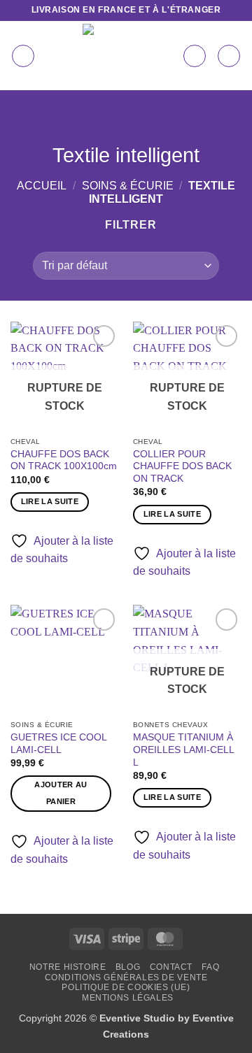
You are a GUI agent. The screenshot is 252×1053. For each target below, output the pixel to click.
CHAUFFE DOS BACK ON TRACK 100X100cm (63, 460)
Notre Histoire (67, 967)
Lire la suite (49, 501)
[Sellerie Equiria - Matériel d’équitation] (114, 55)
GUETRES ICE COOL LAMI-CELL (58, 743)
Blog (127, 967)
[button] (23, 56)
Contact (171, 967)
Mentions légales (128, 998)
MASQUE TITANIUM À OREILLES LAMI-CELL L (183, 749)
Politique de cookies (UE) (126, 987)
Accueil (41, 186)
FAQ (210, 967)
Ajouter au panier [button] (60, 792)
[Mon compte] (194, 56)
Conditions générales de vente (126, 977)
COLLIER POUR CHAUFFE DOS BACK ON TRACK (182, 466)
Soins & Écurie (128, 186)
